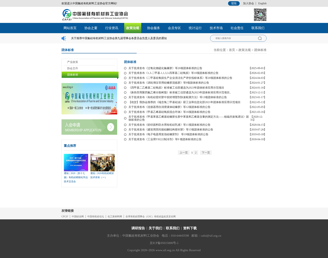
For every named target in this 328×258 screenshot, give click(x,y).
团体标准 (260, 50)
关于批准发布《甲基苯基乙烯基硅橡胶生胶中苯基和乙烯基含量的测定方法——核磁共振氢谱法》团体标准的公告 (188, 118)
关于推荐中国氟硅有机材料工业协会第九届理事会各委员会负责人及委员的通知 (119, 38)
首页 (232, 50)
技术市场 (216, 28)
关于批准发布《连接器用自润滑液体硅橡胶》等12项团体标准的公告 (169, 106)
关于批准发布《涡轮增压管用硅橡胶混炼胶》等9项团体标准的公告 (168, 82)
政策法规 (132, 28)
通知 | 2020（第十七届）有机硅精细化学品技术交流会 (76, 177)
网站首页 (70, 28)
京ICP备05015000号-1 (164, 243)
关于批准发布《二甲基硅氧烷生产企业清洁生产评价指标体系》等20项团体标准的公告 (180, 77)
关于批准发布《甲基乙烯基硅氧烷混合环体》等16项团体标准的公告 (169, 111)
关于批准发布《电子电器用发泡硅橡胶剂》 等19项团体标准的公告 (168, 134)
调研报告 (138, 228)
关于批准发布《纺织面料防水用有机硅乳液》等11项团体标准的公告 (169, 124)
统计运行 (195, 28)
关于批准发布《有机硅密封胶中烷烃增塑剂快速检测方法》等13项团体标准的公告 (177, 97)
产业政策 (72, 62)
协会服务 (153, 28)
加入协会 (248, 3)
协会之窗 (90, 28)
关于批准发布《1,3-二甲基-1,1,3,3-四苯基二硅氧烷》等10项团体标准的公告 (173, 72)
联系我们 (257, 28)
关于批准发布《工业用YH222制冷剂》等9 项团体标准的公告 (165, 139)
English (262, 3)
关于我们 (155, 228)
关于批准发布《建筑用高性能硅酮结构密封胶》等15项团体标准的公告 (170, 129)
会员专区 (174, 28)
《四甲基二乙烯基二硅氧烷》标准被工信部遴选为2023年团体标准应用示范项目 (176, 87)
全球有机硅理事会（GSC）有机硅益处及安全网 (151, 216)
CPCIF (65, 216)
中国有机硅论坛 (95, 216)
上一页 (184, 152)
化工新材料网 (115, 216)
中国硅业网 (78, 216)
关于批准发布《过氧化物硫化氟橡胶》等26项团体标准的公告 (165, 68)
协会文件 (72, 68)
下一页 (206, 152)
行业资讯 (111, 28)
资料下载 (190, 228)
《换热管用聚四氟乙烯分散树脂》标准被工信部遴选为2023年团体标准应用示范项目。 (180, 92)
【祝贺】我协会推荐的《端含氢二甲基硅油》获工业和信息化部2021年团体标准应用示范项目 (184, 102)
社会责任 (237, 28)
